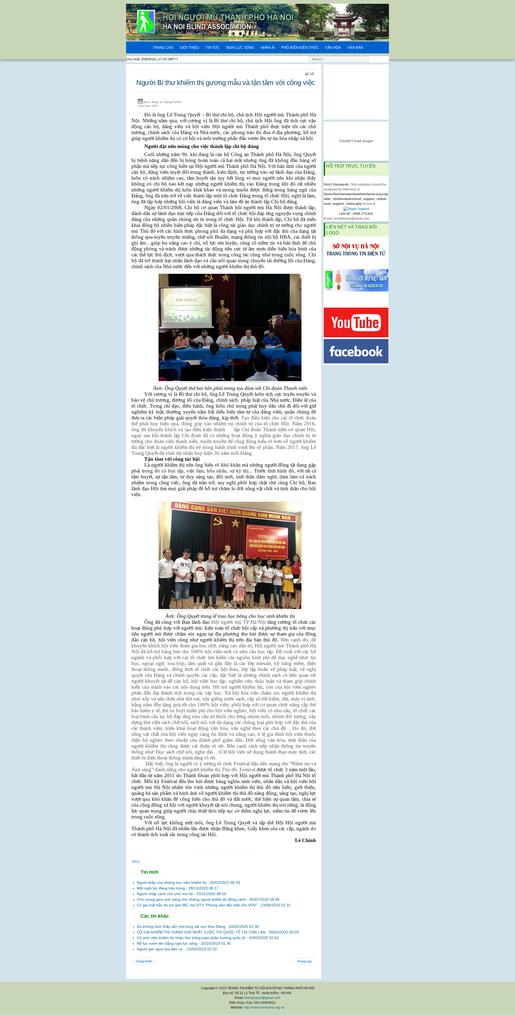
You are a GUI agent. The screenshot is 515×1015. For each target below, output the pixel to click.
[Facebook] (356, 350)
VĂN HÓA (333, 48)
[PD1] (135, 861)
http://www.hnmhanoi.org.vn (264, 1007)
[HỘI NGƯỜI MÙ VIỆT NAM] (356, 280)
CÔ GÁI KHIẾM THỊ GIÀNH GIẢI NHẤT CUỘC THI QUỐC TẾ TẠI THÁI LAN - (218, 932)
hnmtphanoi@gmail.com (262, 998)
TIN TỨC (212, 48)
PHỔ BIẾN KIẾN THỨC (300, 48)
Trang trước (144, 961)
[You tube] (356, 322)
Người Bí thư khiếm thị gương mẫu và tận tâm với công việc (225, 83)
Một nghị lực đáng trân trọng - (178, 888)
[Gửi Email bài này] (312, 73)
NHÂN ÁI (268, 48)
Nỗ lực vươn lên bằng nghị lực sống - (184, 943)
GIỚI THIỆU (189, 48)
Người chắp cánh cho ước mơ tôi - (181, 894)
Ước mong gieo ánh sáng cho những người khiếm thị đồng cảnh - (208, 899)
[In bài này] (306, 73)
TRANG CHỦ (163, 48)
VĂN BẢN (355, 48)
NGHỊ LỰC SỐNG (240, 48)
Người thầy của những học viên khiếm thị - (188, 882)
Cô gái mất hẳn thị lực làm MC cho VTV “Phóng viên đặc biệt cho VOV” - (214, 905)
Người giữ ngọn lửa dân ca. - (177, 949)
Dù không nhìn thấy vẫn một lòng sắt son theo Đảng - (198, 926)
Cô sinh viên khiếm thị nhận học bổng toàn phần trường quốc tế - (208, 938)
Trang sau (304, 961)
